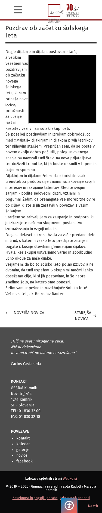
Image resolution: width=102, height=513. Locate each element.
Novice (21, 455)
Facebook (24, 461)
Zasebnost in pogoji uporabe (35, 498)
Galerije (22, 449)
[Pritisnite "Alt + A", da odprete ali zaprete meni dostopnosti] (69, 505)
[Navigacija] (18, 9)
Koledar (23, 444)
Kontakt (23, 438)
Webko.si (70, 478)
